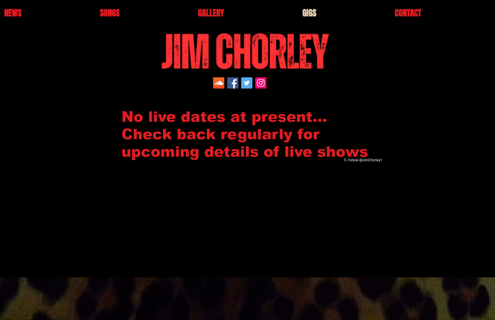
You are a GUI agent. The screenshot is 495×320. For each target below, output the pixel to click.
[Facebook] (232, 83)
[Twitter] (246, 83)
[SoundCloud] (218, 83)
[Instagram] (260, 83)
